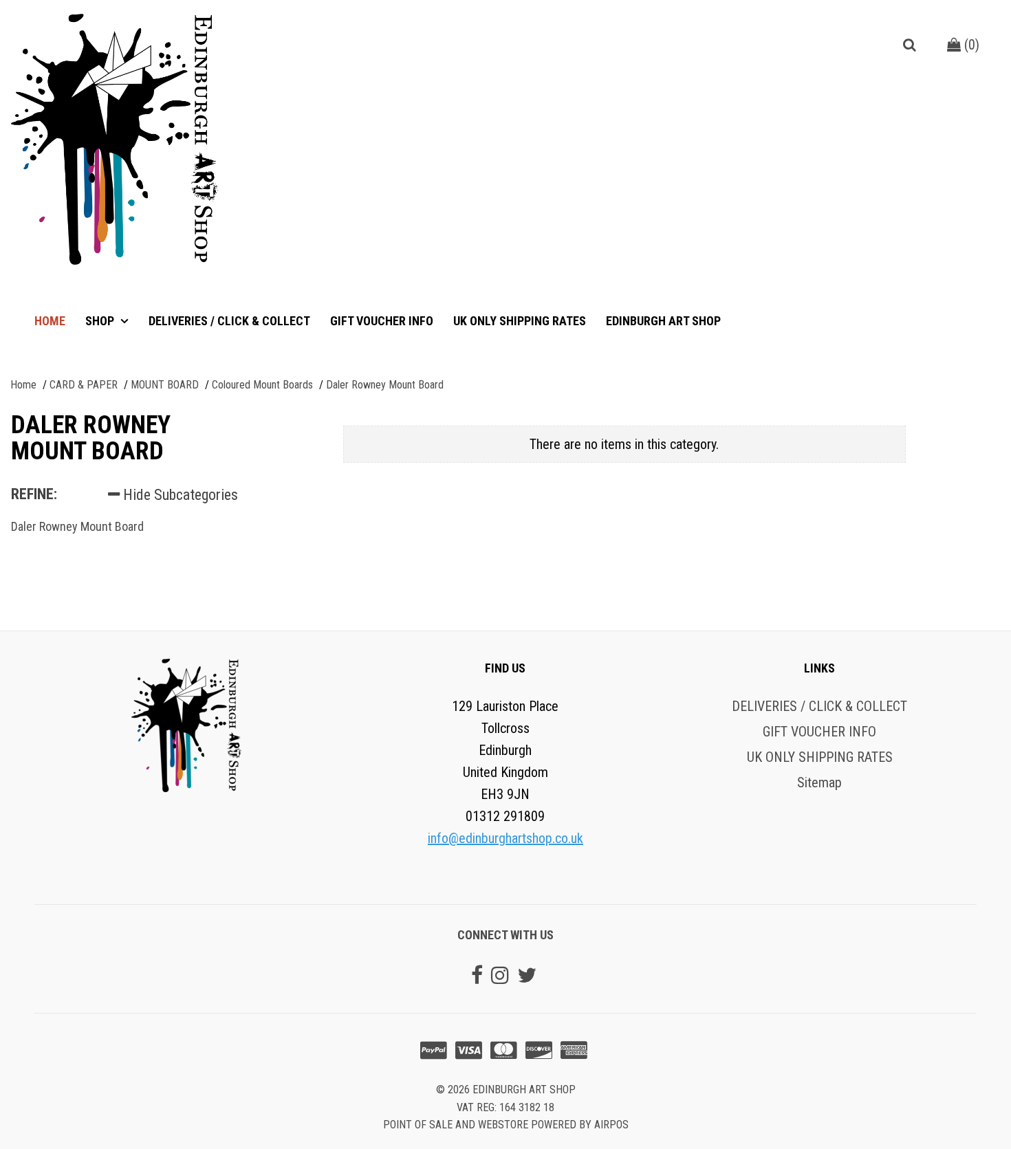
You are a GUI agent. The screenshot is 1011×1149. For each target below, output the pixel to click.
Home (49, 321)
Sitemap (819, 782)
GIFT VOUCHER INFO (381, 321)
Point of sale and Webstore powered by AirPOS (506, 1124)
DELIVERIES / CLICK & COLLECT (229, 321)
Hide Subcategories (179, 494)
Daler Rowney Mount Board (77, 526)
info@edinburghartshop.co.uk (505, 838)
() (970, 44)
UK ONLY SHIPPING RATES (519, 321)
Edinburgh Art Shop (663, 321)
